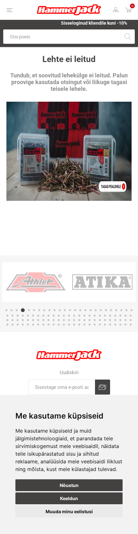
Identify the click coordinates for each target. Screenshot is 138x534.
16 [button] (85, 310)
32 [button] (38, 316)
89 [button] (74, 325)
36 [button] (59, 316)
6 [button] (34, 310)
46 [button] (110, 316)
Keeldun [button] (69, 498)
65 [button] (79, 320)
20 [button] (106, 310)
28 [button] (18, 316)
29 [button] (23, 316)
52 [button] (12, 320)
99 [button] (125, 325)
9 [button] (49, 310)
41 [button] (84, 316)
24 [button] (126, 310)
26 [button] (7, 316)
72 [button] (115, 320)
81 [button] (33, 325)
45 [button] (105, 316)
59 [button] (48, 320)
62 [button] (64, 320)
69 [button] (100, 320)
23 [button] (121, 310)
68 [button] (95, 320)
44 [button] (100, 316)
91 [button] (84, 325)
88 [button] (69, 325)
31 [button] (33, 316)
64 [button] (74, 320)
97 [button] (115, 325)
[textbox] (61, 36)
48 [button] (120, 316)
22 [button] (116, 310)
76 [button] (7, 325)
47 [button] (115, 316)
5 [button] (28, 310)
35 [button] (54, 316)
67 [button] (90, 320)
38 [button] (69, 316)
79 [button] (23, 325)
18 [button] (96, 310)
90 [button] (79, 325)
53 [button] (18, 320)
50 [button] (131, 316)
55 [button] (28, 320)
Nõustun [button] (69, 485)
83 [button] (43, 325)
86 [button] (59, 325)
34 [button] (48, 316)
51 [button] (7, 320)
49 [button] (125, 316)
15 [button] (80, 310)
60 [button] (54, 320)
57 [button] (38, 320)
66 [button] (84, 320)
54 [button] (23, 320)
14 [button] (75, 310)
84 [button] (48, 325)
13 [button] (70, 310)
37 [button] (64, 316)
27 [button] (12, 316)
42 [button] (90, 316)
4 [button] (22, 310)
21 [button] (111, 310)
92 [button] (90, 325)
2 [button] (12, 310)
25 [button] (132, 310)
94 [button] (100, 325)
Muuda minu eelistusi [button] (69, 511)
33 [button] (43, 316)
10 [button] (55, 310)
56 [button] (33, 320)
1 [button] (6, 310)
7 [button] (39, 310)
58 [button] (43, 320)
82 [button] (38, 325)
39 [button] (74, 316)
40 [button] (79, 316)
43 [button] (95, 316)
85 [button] (54, 325)
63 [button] (69, 320)
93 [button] (95, 325)
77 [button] (12, 325)
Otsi (127, 36)
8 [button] (44, 310)
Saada (102, 387)
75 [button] (131, 320)
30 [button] (28, 316)
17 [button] (90, 310)
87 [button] (64, 325)
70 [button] (105, 320)
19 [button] (101, 310)
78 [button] (18, 325)
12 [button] (65, 310)
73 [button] (120, 320)
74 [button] (125, 320)
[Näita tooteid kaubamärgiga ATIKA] (58, 282)
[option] (57, 282)
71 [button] (110, 320)
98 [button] (120, 325)
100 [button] (131, 325)
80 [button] (28, 325)
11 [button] (60, 310)
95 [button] (105, 325)
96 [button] (110, 325)
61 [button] (59, 320)
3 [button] (17, 310)
